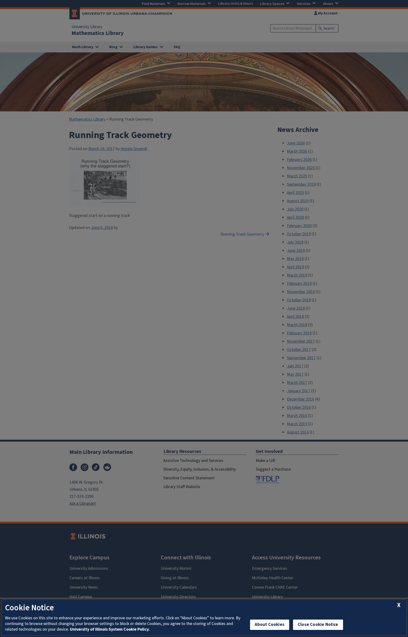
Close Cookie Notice (318, 624)
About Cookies (270, 624)
